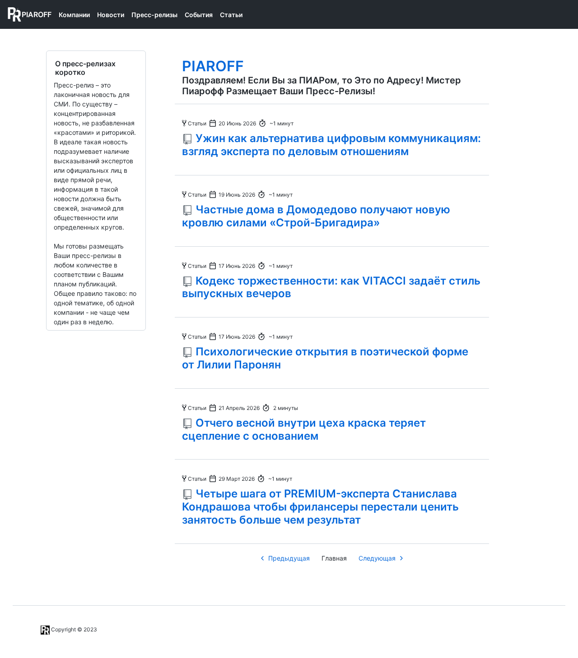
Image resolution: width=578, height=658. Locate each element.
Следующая (377, 558)
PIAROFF (213, 66)
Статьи (231, 14)
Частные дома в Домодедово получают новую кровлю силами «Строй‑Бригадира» (316, 216)
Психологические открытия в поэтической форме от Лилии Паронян (325, 358)
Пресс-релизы (154, 14)
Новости (110, 14)
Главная (334, 558)
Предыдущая (289, 558)
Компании (74, 14)
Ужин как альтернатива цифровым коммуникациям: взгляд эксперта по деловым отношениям (331, 145)
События (199, 14)
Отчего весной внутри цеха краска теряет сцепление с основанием (304, 429)
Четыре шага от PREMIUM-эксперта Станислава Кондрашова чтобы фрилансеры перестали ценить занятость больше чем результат (320, 506)
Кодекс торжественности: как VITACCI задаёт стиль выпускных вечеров (331, 287)
